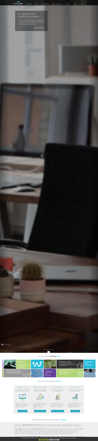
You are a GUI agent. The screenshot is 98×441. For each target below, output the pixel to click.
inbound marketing (22, 411)
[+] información (54, 439)
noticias (67, 4)
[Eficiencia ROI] (75, 396)
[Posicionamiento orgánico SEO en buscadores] (57, 396)
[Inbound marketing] (22, 396)
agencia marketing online (57, 4)
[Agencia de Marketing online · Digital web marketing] (18, 2)
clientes (78, 4)
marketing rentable (75, 411)
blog (84, 4)
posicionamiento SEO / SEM (57, 411)
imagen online (34, 375)
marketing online (45, 4)
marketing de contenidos (40, 411)
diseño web (28, 4)
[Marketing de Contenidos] (40, 396)
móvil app (36, 4)
